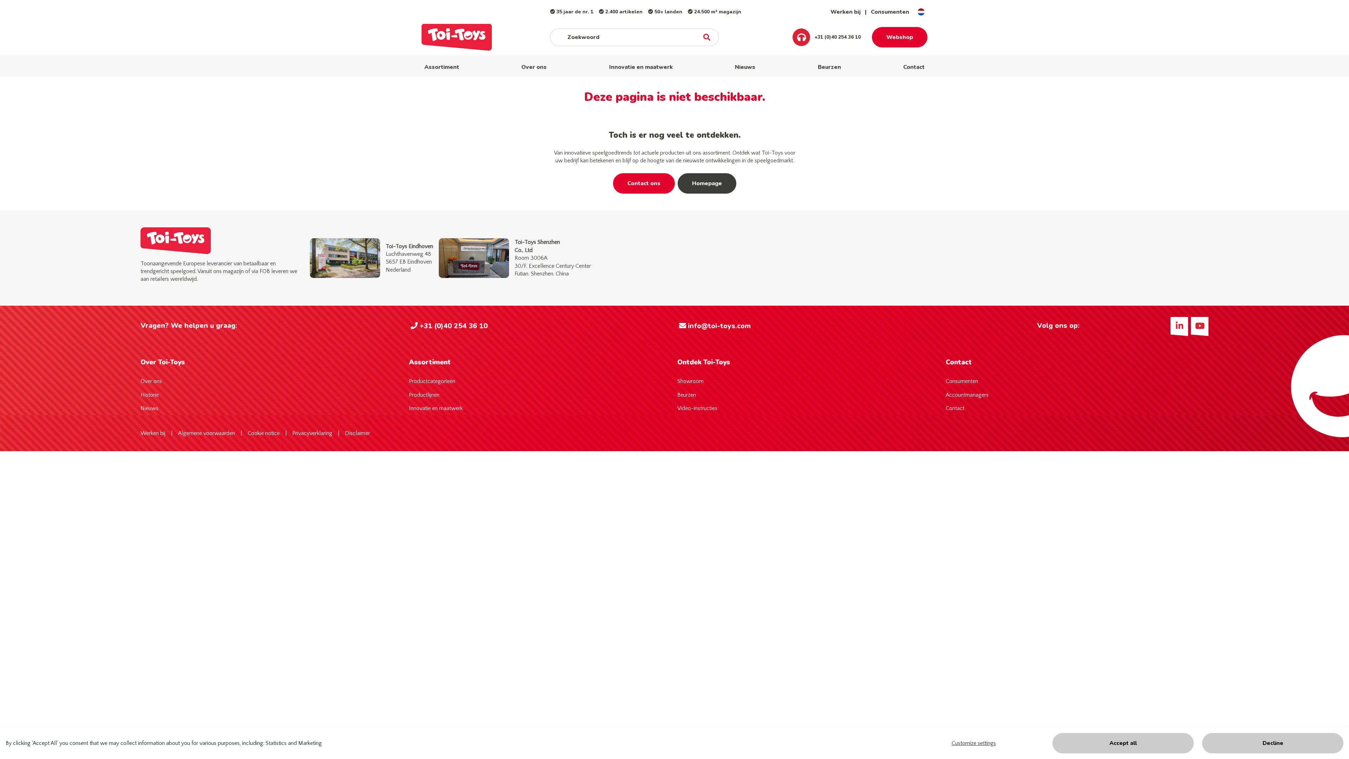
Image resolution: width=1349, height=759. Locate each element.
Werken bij (845, 12)
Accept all (1123, 743)
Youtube (1199, 326)
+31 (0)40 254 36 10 (837, 37)
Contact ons (643, 183)
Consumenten (890, 12)
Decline (1273, 743)
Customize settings (974, 743)
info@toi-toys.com (719, 326)
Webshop (899, 37)
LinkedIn (1179, 326)
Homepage (707, 183)
